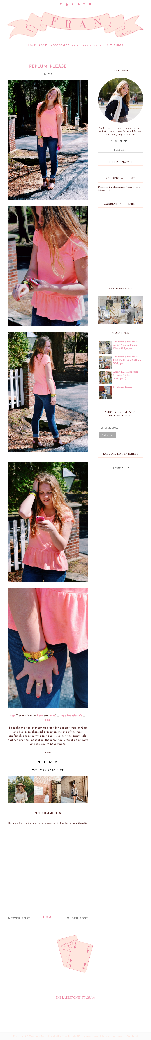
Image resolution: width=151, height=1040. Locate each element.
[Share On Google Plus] (50, 762)
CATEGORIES (80, 46)
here (40, 715)
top (12, 715)
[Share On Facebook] (44, 762)
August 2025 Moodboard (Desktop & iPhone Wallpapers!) (125, 375)
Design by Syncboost (127, 1036)
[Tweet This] (39, 762)
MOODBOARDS (60, 45)
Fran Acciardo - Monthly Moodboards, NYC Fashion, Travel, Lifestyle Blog (75, 1036)
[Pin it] (56, 762)
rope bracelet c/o (71, 715)
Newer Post (19, 918)
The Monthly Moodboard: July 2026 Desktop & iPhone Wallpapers (127, 360)
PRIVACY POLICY (120, 468)
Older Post (77, 918)
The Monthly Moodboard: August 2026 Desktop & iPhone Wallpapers (126, 345)
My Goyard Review (123, 387)
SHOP (97, 46)
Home (32, 45)
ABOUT (43, 45)
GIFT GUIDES (115, 45)
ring (47, 719)
